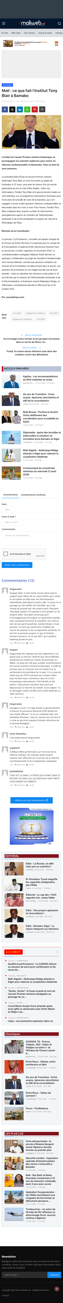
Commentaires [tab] (10, 494)
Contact (5, 1295)
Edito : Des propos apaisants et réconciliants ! (42, 912)
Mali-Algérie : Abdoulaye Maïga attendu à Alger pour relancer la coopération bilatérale (40, 453)
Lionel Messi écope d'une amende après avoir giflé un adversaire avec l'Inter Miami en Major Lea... (31, 1008)
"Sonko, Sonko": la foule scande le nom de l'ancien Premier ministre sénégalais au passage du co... (31, 993)
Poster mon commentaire (17, 565)
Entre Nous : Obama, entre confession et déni (40, 1063)
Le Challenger (31, 1068)
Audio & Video (45, 32)
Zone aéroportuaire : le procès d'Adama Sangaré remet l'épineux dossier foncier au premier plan (40, 1145)
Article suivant (29, 347)
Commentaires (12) (18, 580)
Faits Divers (29, 32)
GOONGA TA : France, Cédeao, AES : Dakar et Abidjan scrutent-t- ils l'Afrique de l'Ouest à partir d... (40, 1047)
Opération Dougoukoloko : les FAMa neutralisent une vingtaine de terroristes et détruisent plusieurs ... (41, 1196)
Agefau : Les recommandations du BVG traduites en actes (40, 378)
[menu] (3, 23)
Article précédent (33, 335)
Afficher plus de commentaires (30, 800)
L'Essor (25, 404)
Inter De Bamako (32, 901)
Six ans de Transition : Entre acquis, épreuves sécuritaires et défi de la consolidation (41, 397)
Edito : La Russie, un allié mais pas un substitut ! (39, 865)
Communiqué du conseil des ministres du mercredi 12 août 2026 (39, 471)
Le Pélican (29, 870)
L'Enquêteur (27, 442)
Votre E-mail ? (9, 516)
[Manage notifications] (57, 1289)
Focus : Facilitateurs (37, 1108)
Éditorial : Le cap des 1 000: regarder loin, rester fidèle (41, 896)
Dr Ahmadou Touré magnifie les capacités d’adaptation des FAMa (41, 882)
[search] (59, 23)
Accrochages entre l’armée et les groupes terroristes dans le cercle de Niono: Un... (31, 340)
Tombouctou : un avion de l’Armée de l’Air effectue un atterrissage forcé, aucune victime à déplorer (40, 1213)
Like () (31, 643)
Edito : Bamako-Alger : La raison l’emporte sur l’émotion (42, 927)
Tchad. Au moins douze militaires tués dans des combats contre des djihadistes (31, 353)
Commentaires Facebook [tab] (33, 494)
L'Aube (28, 1111)
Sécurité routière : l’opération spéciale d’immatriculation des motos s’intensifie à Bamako (42, 1162)
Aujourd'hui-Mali (29, 383)
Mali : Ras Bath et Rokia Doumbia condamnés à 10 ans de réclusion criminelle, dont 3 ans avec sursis (41, 1179)
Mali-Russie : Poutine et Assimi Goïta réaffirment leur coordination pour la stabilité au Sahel (41, 416)
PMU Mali (16, 32)
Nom (4, 504)
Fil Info (4, 32)
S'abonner (54, 1274)
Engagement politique (35, 313)
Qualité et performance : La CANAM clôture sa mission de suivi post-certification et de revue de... (32, 966)
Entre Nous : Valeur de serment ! (38, 1094)
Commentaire (8, 529)
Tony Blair (17, 313)
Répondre (21, 643)
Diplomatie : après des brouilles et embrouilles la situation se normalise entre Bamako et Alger (42, 435)
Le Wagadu (30, 1153)
